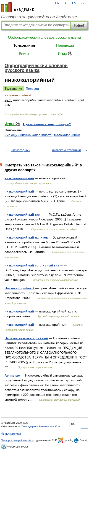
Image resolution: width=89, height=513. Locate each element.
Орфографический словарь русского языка (44, 37)
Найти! (79, 25)
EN (57, 3)
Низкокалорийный (19, 288)
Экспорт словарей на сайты (17, 440)
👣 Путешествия (11, 433)
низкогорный (20, 150)
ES (74, 3)
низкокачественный (66, 150)
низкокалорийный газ (22, 214)
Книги (24, 53)
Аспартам (12, 375)
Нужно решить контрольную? (47, 124)
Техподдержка (29, 426)
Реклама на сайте (49, 426)
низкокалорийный (19, 178)
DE (66, 3)
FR (82, 3)
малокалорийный (67, 135)
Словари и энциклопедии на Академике (39, 17)
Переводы (65, 45)
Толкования (24, 45)
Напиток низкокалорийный (26, 338)
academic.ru (17, 7)
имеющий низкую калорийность (28, 135)
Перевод (32, 88)
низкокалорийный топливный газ (32, 265)
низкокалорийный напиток (26, 237)
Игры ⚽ (65, 53)
